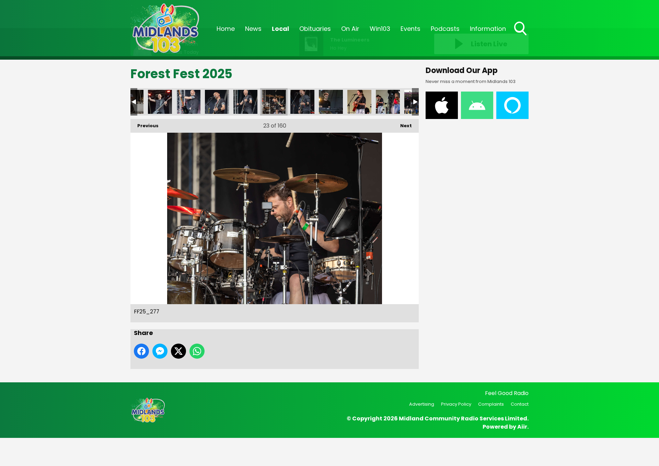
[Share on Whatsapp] (197, 351)
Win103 (380, 28)
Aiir (522, 427)
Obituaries (315, 28)
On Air (350, 28)
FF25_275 (331, 102)
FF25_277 (274, 102)
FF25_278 (245, 102)
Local (280, 28)
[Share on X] (178, 351)
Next (402, 125)
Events (410, 28)
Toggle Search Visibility (521, 36)
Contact (520, 404)
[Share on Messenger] (159, 351)
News (253, 28)
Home (226, 28)
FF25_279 (217, 102)
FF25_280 (188, 102)
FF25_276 (302, 102)
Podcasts (445, 28)
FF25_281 (160, 102)
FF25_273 (388, 102)
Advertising (421, 404)
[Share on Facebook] (141, 351)
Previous (144, 125)
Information (488, 28)
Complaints (491, 404)
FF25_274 (359, 102)
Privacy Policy (456, 404)
